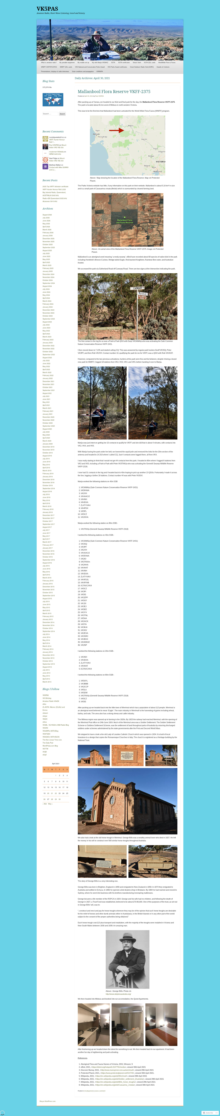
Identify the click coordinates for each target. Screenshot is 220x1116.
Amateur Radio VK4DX (51, 701)
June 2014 (46, 637)
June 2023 (46, 328)
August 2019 (47, 456)
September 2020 (49, 426)
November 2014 (48, 625)
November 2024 (48, 277)
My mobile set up (83, 62)
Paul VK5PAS (99, 96)
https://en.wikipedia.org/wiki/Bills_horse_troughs (115, 1082)
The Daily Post (48, 743)
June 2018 (46, 497)
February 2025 (48, 268)
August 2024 (47, 286)
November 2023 (48, 313)
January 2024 (48, 307)
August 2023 (47, 322)
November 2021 (48, 384)
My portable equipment (67, 62)
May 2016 (46, 572)
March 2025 (47, 265)
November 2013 (48, 658)
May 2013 (46, 676)
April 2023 (46, 334)
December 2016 (48, 551)
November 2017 (48, 518)
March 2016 (47, 577)
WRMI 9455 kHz (55, 154)
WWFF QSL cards (66, 67)
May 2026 (46, 223)
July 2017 (46, 530)
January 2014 (48, 652)
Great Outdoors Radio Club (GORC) (142, 67)
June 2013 (46, 673)
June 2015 (46, 604)
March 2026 (47, 229)
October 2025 (48, 244)
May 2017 (46, 536)
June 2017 (46, 533)
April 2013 (46, 679)
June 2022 (46, 363)
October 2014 (48, 628)
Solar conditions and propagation (83, 71)
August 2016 (47, 563)
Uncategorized (88, 1091)
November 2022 (48, 348)
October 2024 (48, 280)
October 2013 (48, 661)
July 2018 (46, 494)
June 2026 (46, 220)
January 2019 (48, 476)
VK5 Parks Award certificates (117, 67)
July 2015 (46, 601)
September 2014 (49, 631)
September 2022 (49, 354)
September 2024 (49, 283)
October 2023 (48, 316)
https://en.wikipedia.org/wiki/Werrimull (111, 1076)
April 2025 (46, 262)
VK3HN (45, 728)
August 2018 (47, 491)
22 (56, 793)
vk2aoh (45, 713)
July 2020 (46, 432)
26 (44, 799)
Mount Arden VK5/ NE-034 (57, 146)
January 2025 (48, 271)
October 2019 (48, 453)
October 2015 (48, 592)
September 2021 (49, 390)
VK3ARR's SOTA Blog (50, 731)
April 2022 (46, 369)
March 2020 (47, 441)
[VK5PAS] (110, 39)
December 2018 (48, 479)
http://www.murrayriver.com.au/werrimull (117, 1070)
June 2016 (46, 569)
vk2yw (45, 716)
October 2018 (48, 485)
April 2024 (46, 298)
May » (50, 804)
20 (48, 793)
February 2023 (48, 339)
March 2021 (47, 408)
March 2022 (47, 372)
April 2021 (46, 405)
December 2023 (48, 310)
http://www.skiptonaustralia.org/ (118, 994)
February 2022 (48, 375)
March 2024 (47, 301)
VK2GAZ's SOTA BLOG (51, 737)
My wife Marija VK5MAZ (100, 62)
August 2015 (47, 598)
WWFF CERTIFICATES (49, 67)
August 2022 (47, 357)
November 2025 (48, 241)
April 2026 (46, 226)
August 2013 (47, 667)
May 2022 (46, 366)
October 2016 (48, 557)
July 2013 (46, 670)
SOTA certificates (124, 62)
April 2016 (46, 575)
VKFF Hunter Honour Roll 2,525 (54, 189)
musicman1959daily (56, 151)
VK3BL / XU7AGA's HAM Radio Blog (56, 725)
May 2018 (46, 500)
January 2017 (48, 548)
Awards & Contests (163, 67)
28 (52, 799)
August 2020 (47, 429)
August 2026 (47, 215)
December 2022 (48, 345)
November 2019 (48, 450)
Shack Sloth (137, 62)
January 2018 (48, 512)
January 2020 (48, 444)
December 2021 (48, 381)
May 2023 (46, 331)
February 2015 (48, 616)
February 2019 (48, 473)
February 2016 (48, 580)
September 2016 (49, 560)
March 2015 (47, 613)
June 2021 (46, 399)
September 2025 (49, 247)
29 (56, 799)
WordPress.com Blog (50, 746)
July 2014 (46, 634)
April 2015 (46, 610)
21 (52, 793)
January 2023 (48, 342)
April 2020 (46, 438)
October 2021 (48, 387)
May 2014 (46, 640)
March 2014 (47, 646)
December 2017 (48, 515)
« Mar (45, 804)
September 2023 (49, 319)
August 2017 (47, 527)
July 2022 (46, 360)
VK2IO (45, 719)
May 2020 (46, 435)
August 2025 (47, 250)
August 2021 (47, 393)
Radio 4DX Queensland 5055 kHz (55, 198)
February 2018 (48, 509)
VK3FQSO (46, 734)
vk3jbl (45, 752)
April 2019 (46, 467)
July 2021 (46, 396)
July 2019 (46, 458)
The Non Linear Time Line (52, 740)
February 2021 (48, 411)
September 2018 (49, 488)
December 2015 (48, 586)
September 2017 (49, 524)
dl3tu (44, 704)
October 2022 (48, 351)
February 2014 (48, 649)
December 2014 (48, 622)
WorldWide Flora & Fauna (166, 62)
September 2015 (49, 595)
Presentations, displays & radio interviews (55, 71)
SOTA (113, 62)
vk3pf (45, 754)
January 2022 (48, 378)
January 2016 (48, 583)
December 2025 (48, 238)
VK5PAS (47, 8)
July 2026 (46, 217)
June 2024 (46, 292)
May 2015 (46, 607)
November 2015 (48, 589)
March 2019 (47, 470)
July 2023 (46, 325)
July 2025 (46, 253)
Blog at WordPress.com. (48, 1101)
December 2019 (48, 447)
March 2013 (47, 682)
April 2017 (46, 539)
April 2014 (46, 643)
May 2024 (46, 295)
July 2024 (46, 289)
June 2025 (46, 256)
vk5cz (45, 722)
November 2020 (48, 420)
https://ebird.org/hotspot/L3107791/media (108, 1067)
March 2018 (47, 506)
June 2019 (46, 461)
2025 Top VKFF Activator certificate (55, 186)
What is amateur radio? (48, 62)
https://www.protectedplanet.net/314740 (117, 1073)
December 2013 (48, 655)
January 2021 (48, 414)
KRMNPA (100, 71)
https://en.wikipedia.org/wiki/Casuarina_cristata (115, 1085)
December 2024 (48, 274)
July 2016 (46, 566)
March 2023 (47, 336)
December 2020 (48, 417)
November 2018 (48, 482)
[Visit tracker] (53, 105)
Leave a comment (99, 1091)
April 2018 (46, 503)
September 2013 (49, 664)
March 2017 (47, 542)
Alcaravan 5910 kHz (50, 201)
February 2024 (48, 304)
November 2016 (48, 554)
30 (59, 799)
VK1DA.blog (47, 698)
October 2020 (48, 423)
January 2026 (48, 235)
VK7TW (45, 749)
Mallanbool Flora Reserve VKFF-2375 (114, 91)
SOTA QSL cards (149, 62)
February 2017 (48, 545)
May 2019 (46, 464)
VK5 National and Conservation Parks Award (90, 67)
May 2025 (46, 259)
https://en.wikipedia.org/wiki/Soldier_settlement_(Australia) (119, 1079)
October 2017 (48, 521)
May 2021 (46, 402)
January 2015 (48, 619)
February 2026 (48, 232)
